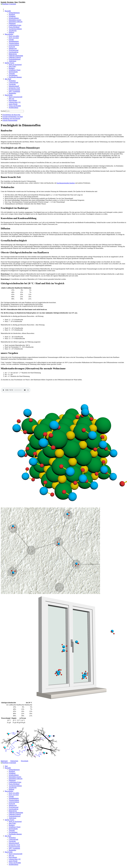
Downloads (24, 761)
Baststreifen (12, 93)
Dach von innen (14, 38)
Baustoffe (8, 11)
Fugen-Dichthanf (14, 27)
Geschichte (12, 84)
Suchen (3, 111)
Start (6, 766)
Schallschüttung (14, 18)
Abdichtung (12, 61)
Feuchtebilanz (13, 75)
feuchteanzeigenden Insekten (66, 183)
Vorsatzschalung (14, 43)
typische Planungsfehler (9, 120)
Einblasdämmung (14, 13)
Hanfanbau (12, 81)
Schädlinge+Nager (14, 70)
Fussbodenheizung (14, 59)
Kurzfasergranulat (14, 89)
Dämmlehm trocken (15, 20)
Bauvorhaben (9, 34)
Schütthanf (12, 16)
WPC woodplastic (14, 91)
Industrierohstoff (14, 86)
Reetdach (12, 68)
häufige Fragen (9, 63)
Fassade (11, 39)
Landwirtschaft (13, 82)
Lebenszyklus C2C (15, 102)
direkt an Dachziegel (15, 64)
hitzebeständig (13, 72)
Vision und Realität (15, 106)
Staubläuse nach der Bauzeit (11, 118)
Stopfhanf (12, 14)
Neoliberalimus (13, 107)
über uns (11, 98)
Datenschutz (14, 761)
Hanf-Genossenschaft (15, 97)
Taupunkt (12, 73)
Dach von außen (14, 36)
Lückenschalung (14, 45)
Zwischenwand (13, 50)
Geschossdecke (13, 52)
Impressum (4, 761)
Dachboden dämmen (15, 77)
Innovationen (13, 100)
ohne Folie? (12, 66)
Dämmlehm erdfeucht (15, 21)
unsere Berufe (13, 104)
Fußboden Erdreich (15, 57)
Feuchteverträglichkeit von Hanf (12, 116)
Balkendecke (13, 54)
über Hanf (8, 79)
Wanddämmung (14, 41)
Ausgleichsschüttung (15, 29)
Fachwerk (12, 47)
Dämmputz (12, 23)
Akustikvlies (13, 30)
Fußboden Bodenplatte (16, 55)
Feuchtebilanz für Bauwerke (11, 115)
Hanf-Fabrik (9, 95)
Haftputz (11, 32)
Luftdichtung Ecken (15, 25)
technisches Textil (14, 88)
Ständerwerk (13, 48)
